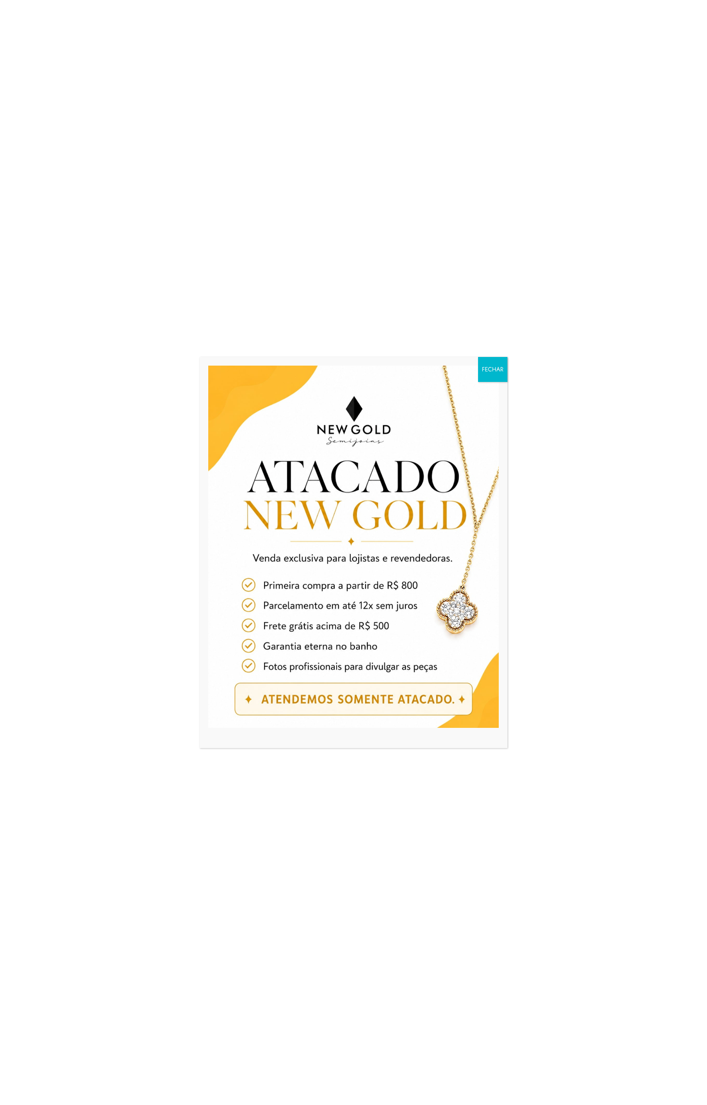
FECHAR (493, 369)
